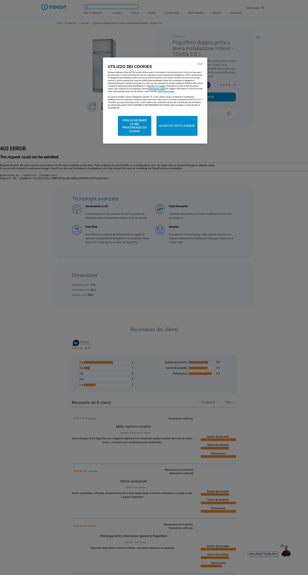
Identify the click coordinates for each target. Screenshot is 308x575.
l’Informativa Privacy (166, 91)
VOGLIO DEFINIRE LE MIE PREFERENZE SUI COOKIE (134, 126)
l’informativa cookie (157, 89)
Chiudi (199, 64)
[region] (155, 100)
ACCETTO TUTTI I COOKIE (177, 125)
